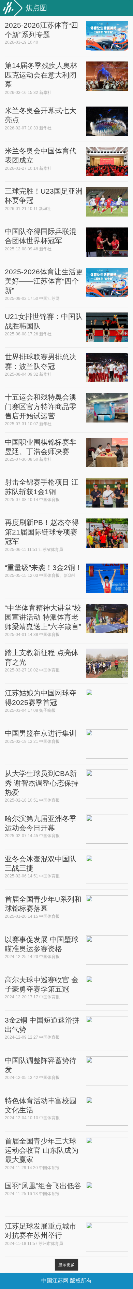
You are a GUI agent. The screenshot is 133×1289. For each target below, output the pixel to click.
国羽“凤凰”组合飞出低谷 (43, 1186)
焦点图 (36, 8)
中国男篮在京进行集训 (40, 733)
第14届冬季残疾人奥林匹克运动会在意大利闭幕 (41, 74)
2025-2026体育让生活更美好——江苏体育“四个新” (44, 281)
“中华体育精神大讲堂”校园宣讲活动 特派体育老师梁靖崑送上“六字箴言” (43, 617)
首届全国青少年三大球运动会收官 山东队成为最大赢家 (41, 1150)
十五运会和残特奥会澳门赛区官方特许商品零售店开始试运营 (40, 406)
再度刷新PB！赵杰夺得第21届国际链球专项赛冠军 (42, 531)
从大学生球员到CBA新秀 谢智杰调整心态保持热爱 (41, 783)
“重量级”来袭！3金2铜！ (43, 567)
